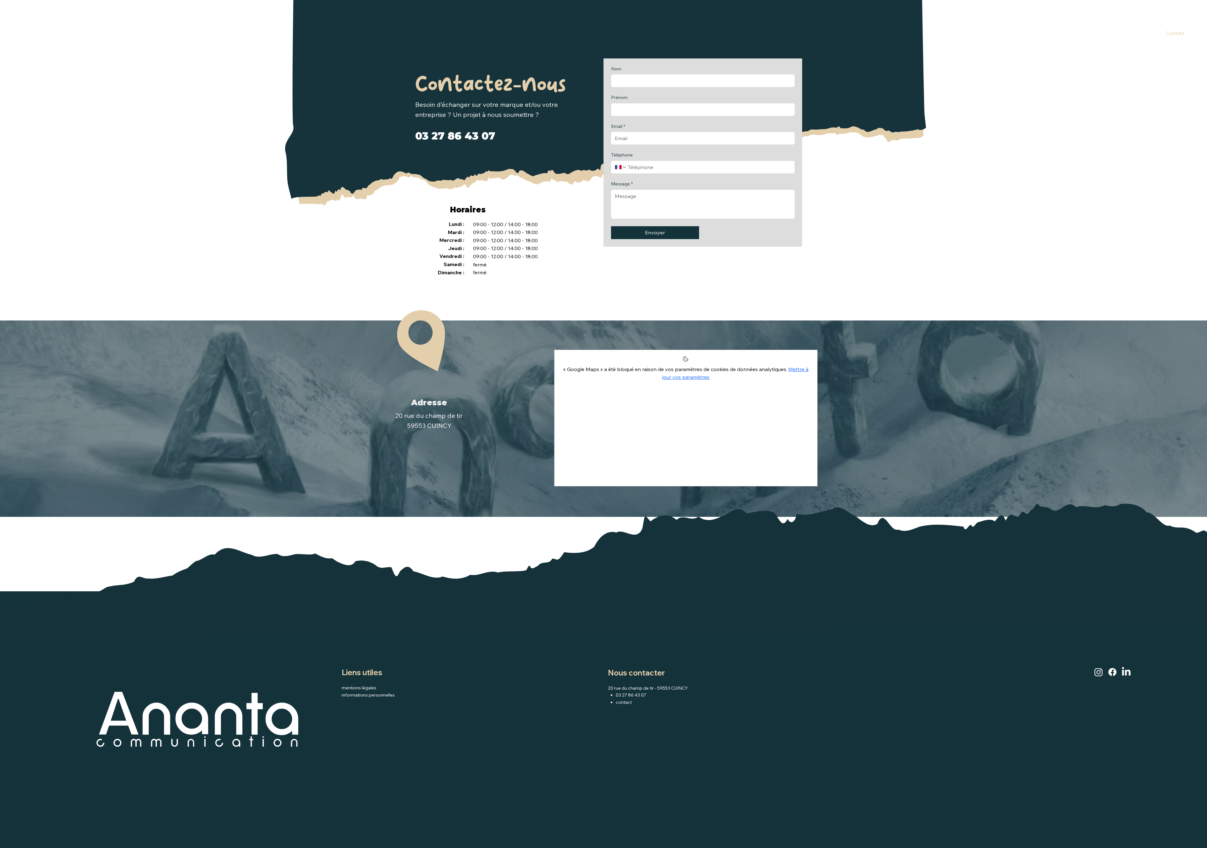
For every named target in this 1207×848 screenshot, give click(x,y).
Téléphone (622, 155)
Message (622, 184)
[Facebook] (1112, 672)
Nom (616, 69)
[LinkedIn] (1126, 672)
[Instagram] (1098, 672)
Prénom (619, 97)
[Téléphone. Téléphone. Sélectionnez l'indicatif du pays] (621, 167)
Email (618, 126)
